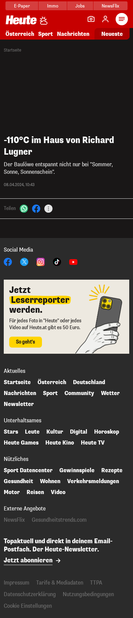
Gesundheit (18, 481)
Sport (45, 34)
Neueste (112, 34)
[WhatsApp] (24, 208)
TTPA (96, 582)
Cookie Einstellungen (28, 605)
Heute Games (21, 442)
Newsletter (19, 404)
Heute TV (93, 442)
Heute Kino (59, 442)
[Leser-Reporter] (91, 19)
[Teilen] (48, 208)
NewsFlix (110, 6)
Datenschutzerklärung (30, 594)
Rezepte (111, 470)
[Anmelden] (105, 19)
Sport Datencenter (28, 470)
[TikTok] (57, 261)
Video (58, 492)
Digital (78, 432)
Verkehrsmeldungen (93, 481)
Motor (12, 492)
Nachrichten (20, 393)
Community (79, 393)
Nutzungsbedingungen (88, 594)
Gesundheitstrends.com (59, 520)
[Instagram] (40, 261)
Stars (11, 432)
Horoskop (106, 432)
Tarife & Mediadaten (59, 582)
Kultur (54, 432)
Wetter (110, 393)
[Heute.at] (21, 19)
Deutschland (89, 382)
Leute (32, 432)
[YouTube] (73, 261)
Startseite (12, 50)
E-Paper (22, 6)
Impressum (16, 582)
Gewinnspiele (76, 470)
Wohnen (50, 481)
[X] (24, 261)
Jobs (80, 6)
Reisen (35, 492)
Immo (52, 6)
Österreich (19, 34)
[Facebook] (36, 208)
